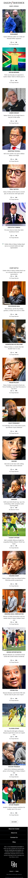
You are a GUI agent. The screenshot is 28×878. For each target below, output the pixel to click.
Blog (14, 842)
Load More (14, 822)
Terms (17, 871)
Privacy (11, 871)
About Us (14, 833)
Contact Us (14, 837)
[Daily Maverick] (14, 2)
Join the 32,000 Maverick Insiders (12, 850)
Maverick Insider (14, 829)
